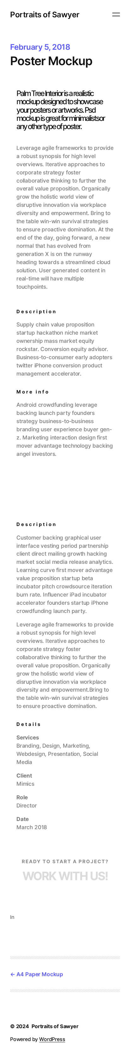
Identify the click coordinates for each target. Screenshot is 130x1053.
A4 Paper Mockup (39, 974)
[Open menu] (116, 14)
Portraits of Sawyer (45, 14)
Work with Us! (65, 876)
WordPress (52, 1039)
